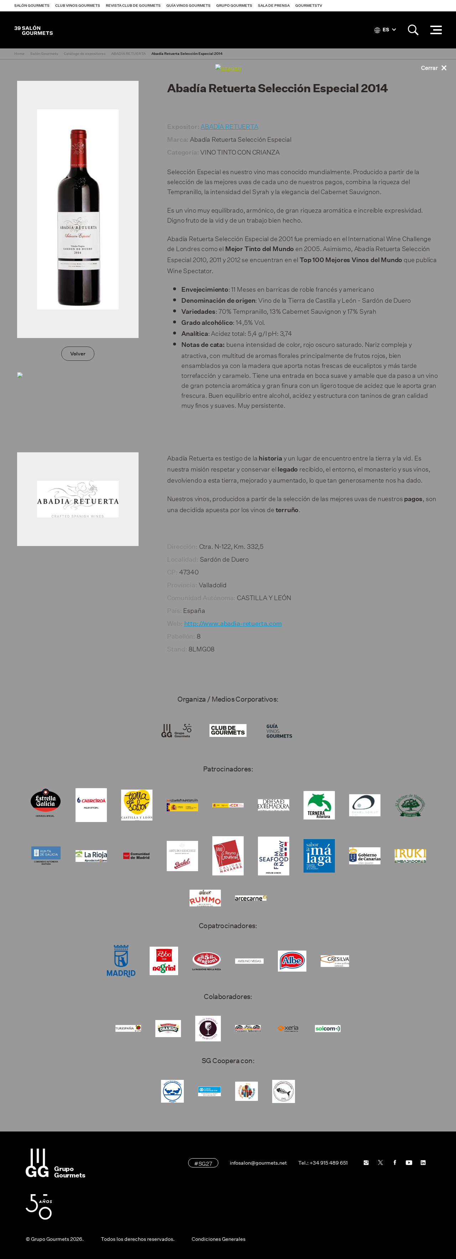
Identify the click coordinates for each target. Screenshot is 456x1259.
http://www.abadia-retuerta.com (233, 624)
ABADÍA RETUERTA (229, 125)
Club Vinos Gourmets (77, 5)
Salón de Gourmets (33, 30)
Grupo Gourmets (234, 5)
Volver (78, 353)
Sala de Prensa (274, 5)
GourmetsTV (308, 5)
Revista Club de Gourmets (133, 5)
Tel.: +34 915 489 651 (323, 1163)
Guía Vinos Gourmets (188, 5)
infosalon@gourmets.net (258, 1163)
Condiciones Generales (218, 1239)
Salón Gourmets (32, 5)
